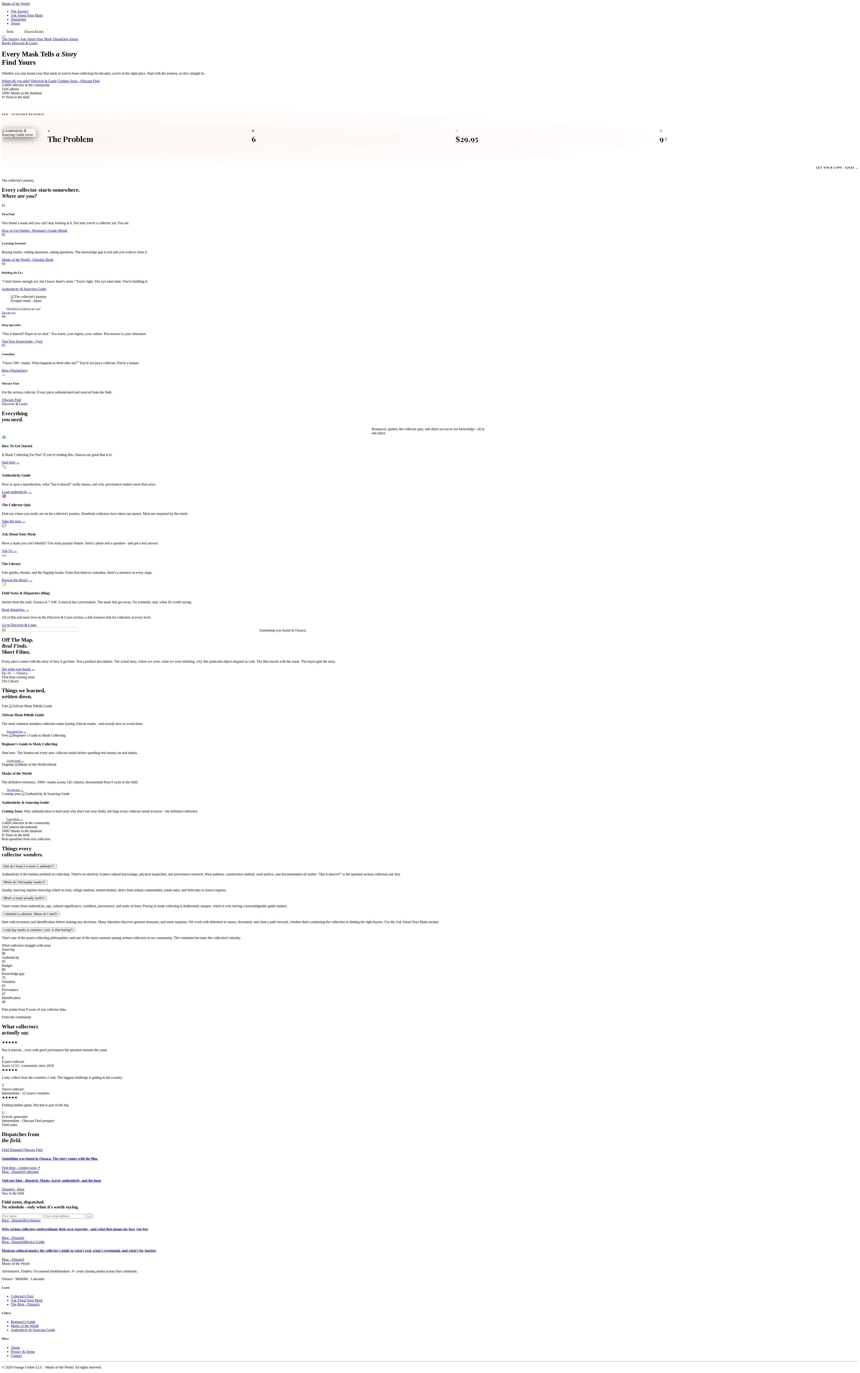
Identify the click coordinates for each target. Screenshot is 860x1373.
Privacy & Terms (23, 1352)
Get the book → (15, 760)
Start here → (11, 462)
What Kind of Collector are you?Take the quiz (21, 310)
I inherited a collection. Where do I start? (31, 914)
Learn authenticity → (17, 492)
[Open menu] (3, 36)
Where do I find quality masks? (25, 882)
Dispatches (18, 19)
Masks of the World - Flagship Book (27, 260)
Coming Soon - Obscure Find (78, 81)
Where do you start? (16, 81)
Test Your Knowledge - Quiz (22, 341)
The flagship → (15, 790)
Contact (16, 1356)
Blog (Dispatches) (14, 370)
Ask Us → (9, 551)
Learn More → (15, 819)
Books (10, 31)
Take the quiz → (13, 521)
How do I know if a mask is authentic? (29, 866)
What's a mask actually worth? (24, 898)
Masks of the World (25, 1326)
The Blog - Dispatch (25, 1304)
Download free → (16, 731)
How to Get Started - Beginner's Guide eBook (34, 230)
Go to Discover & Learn (19, 625)
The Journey (19, 11)
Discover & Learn (33, 31)
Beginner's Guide (23, 1322)
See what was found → (18, 669)
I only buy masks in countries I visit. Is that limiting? (38, 930)
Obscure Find (11, 400)
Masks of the (16, 4)
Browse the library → (17, 580)
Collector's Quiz (22, 1296)
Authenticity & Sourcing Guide (24, 289)
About (15, 23)
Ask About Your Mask (27, 15)
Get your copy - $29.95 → (837, 167)
